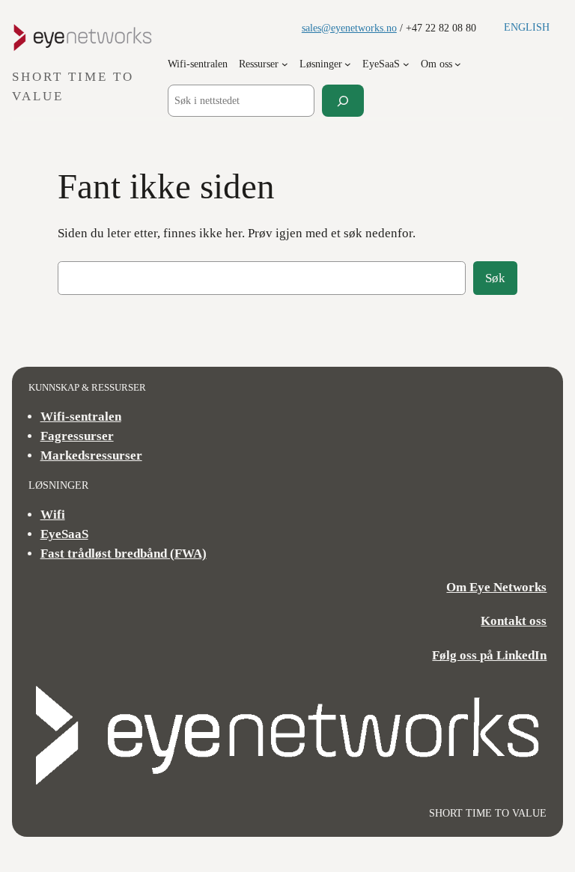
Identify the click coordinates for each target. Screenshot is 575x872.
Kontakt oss (514, 621)
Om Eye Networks (496, 587)
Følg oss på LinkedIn (489, 655)
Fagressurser (77, 436)
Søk (495, 278)
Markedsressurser (91, 455)
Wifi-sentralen (80, 416)
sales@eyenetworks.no (349, 28)
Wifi (52, 514)
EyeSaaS (64, 534)
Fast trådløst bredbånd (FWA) (123, 553)
